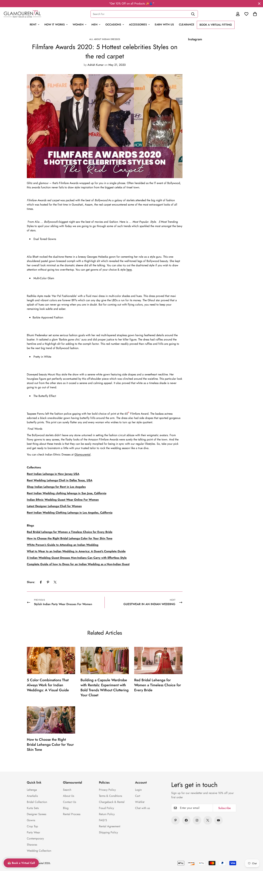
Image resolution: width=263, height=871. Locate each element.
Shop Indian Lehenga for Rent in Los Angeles (56, 487)
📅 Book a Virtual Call (21, 863)
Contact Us (69, 802)
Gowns (31, 820)
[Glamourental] (22, 14)
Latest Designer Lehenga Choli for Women (54, 506)
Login (138, 790)
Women (78, 25)
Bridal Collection (37, 802)
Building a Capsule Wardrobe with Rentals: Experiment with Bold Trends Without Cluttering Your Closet (105, 687)
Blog (66, 808)
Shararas (32, 845)
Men (94, 25)
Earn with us (164, 25)
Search (67, 790)
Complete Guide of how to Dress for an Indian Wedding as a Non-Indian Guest (78, 564)
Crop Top (32, 826)
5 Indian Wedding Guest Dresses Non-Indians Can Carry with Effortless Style (77, 558)
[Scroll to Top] (253, 843)
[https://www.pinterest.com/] (175, 820)
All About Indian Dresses (104, 39)
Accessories (138, 25)
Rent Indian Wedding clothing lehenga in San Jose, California (66, 493)
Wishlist (139, 802)
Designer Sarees (36, 814)
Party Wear (33, 832)
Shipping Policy (108, 832)
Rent (33, 25)
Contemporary (35, 838)
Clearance (186, 25)
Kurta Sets (33, 808)
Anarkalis (32, 796)
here (129, 270)
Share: (31, 582)
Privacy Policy (107, 790)
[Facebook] (41, 582)
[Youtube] (218, 820)
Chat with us (142, 808)
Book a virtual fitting (215, 25)
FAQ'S (103, 820)
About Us (68, 796)
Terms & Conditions (110, 796)
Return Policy (107, 814)
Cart (137, 796)
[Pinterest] (48, 582)
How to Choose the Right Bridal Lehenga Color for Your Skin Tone (50, 744)
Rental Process (71, 814)
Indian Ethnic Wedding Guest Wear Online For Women (63, 500)
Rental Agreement (109, 826)
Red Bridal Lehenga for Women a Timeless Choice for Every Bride (157, 685)
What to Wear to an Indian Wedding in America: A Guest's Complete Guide (76, 551)
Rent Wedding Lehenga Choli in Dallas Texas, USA (59, 480)
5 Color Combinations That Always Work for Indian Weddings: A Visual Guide (48, 685)
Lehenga (32, 790)
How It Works (54, 25)
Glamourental (82, 454)
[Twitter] (55, 582)
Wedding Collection (39, 851)
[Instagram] (197, 820)
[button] (255, 14)
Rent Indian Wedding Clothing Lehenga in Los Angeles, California (69, 512)
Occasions (113, 25)
